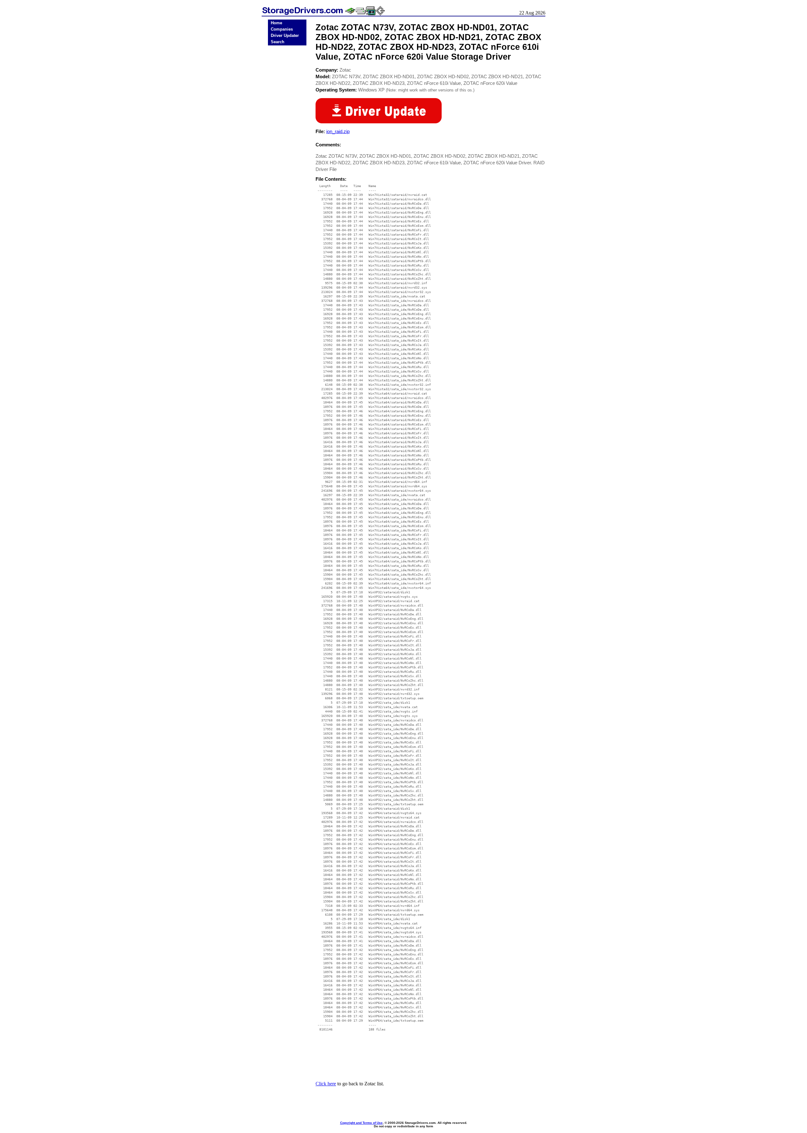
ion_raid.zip (338, 131)
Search (277, 41)
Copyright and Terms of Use (361, 1122)
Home (276, 23)
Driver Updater (285, 35)
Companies (282, 29)
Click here (326, 1083)
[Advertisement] (287, 145)
